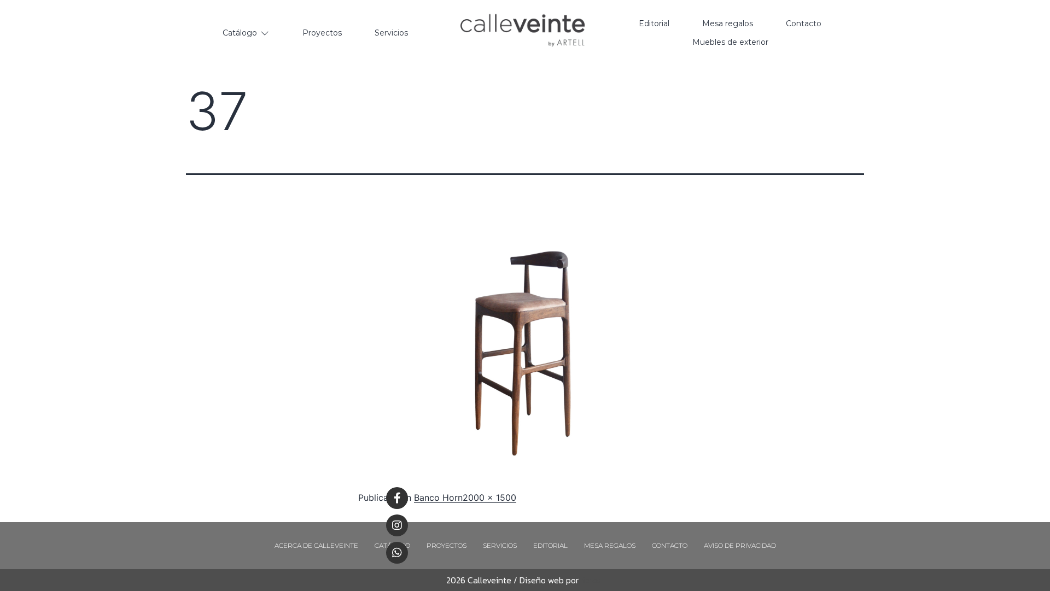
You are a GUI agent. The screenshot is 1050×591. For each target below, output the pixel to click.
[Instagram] (397, 525)
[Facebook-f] (397, 498)
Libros (590, 580)
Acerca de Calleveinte (316, 545)
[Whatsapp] (397, 553)
